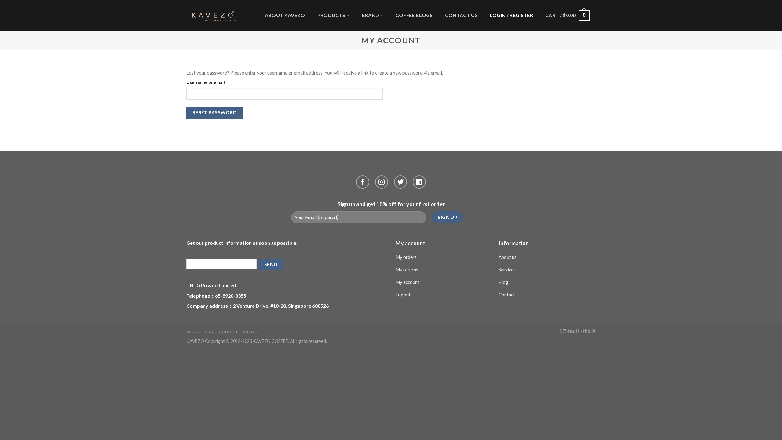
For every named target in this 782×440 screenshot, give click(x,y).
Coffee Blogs (414, 15)
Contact (507, 294)
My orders (406, 257)
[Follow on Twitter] (400, 182)
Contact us (461, 15)
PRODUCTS (331, 15)
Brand (370, 15)
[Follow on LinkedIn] (419, 182)
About (193, 331)
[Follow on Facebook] (362, 182)
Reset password (214, 112)
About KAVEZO (285, 15)
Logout (403, 294)
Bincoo (250, 331)
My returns (407, 269)
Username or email (205, 82)
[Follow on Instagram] (381, 182)
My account (407, 282)
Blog (503, 282)
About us (508, 257)
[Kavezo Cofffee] (211, 15)
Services (507, 269)
